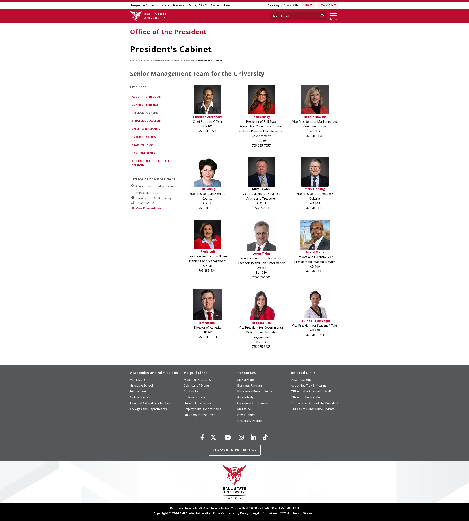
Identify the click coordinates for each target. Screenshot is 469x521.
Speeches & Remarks (146, 129)
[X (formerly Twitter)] (213, 437)
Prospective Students (144, 5)
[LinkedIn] (253, 437)
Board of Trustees (145, 105)
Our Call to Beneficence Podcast (312, 409)
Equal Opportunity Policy (230, 513)
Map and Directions (197, 380)
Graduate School (141, 385)
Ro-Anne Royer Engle (315, 321)
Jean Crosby (261, 117)
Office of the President (168, 32)
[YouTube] (227, 437)
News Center (246, 415)
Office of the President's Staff (311, 391)
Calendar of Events (197, 385)
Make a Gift (328, 5)
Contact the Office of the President (314, 403)
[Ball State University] (234, 483)
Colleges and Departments (148, 409)
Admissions (138, 380)
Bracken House (142, 145)
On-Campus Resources (199, 415)
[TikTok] (265, 437)
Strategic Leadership (147, 121)
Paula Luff (207, 251)
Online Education (141, 397)
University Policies (249, 421)
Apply (308, 5)
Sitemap (308, 513)
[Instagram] (241, 437)
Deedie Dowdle (315, 117)
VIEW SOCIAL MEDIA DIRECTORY (234, 450)
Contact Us (291, 5)
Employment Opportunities (202, 409)
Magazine (244, 409)
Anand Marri (315, 252)
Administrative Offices (166, 60)
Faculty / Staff (197, 5)
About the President (147, 96)
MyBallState (245, 380)
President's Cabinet (146, 112)
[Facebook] (202, 437)
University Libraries (197, 403)
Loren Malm (261, 253)
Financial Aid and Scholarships (150, 403)
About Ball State (139, 60)
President (188, 60)
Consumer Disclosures (252, 403)
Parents (229, 5)
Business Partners (250, 385)
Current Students (173, 5)
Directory (274, 5)
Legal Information (264, 513)
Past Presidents (143, 153)
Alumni (215, 5)
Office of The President (307, 397)
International (139, 391)
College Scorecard (196, 397)
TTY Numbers (290, 513)
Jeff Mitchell (208, 323)
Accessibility (245, 397)
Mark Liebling (315, 189)
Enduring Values (144, 137)
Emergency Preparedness (254, 391)
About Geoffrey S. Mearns (308, 385)
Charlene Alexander (207, 117)
